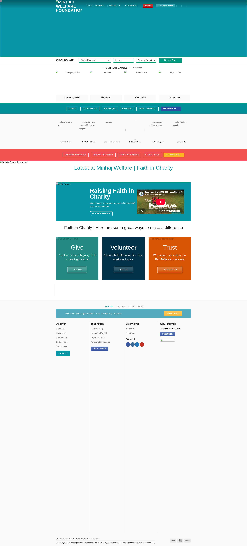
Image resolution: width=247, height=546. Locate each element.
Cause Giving (97, 328)
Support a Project (99, 333)
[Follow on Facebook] (114, 176)
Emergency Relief (72, 97)
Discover (99, 6)
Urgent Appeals (98, 337)
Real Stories (61, 337)
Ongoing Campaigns (100, 342)
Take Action (115, 6)
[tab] (108, 306)
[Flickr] (132, 176)
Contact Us (61, 333)
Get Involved (131, 6)
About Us (60, 328)
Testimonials (61, 342)
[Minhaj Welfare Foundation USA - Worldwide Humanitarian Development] (69, 6)
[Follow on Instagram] (119, 176)
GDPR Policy (61, 539)
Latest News (61, 346)
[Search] (179, 5)
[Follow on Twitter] (123, 176)
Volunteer (130, 328)
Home (89, 6)
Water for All (140, 97)
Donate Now (170, 60)
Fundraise (130, 333)
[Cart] (189, 6)
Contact (76, 314)
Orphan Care (174, 97)
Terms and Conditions (79, 539)
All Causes (137, 68)
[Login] (184, 6)
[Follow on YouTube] (127, 176)
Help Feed (106, 97)
